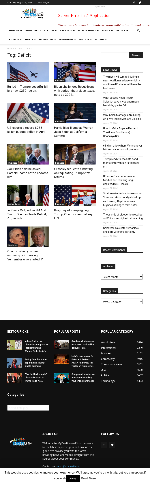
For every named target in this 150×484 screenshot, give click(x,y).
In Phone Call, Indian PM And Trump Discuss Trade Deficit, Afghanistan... (27, 214)
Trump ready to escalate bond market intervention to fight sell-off (121, 163)
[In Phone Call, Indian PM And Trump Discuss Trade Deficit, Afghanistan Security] (28, 195)
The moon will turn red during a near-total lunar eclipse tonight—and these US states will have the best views (122, 82)
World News (66, 39)
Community (32, 30)
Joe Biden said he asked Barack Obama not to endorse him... (27, 173)
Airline (11, 121)
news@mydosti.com (68, 466)
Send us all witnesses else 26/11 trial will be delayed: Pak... (83, 344)
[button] (138, 30)
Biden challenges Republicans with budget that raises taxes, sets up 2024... (74, 90)
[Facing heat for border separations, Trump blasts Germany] (14, 363)
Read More (88, 478)
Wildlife (99, 39)
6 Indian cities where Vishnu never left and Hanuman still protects (122, 147)
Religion (14, 39)
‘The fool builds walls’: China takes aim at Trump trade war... (36, 377)
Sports (29, 39)
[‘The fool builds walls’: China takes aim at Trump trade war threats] (14, 378)
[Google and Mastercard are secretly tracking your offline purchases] (61, 378)
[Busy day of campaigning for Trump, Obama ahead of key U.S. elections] (75, 195)
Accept (73, 478)
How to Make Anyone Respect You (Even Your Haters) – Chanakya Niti (120, 132)
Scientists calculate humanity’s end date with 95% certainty (121, 230)
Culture (49, 30)
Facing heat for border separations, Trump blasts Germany (36, 362)
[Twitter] (140, 2)
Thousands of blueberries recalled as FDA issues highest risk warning (123, 216)
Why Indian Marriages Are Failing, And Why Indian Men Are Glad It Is (122, 117)
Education (66, 30)
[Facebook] (134, 2)
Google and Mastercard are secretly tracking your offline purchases (83, 377)
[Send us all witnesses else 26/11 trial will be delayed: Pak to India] (61, 344)
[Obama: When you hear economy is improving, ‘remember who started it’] (28, 237)
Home (10, 48)
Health (106, 30)
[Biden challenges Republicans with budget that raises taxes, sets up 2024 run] (75, 72)
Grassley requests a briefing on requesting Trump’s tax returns (73, 173)
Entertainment (87, 30)
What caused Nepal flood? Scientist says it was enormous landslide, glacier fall (121, 101)
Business (14, 30)
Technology (46, 39)
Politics (120, 30)
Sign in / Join (44, 2)
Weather (84, 39)
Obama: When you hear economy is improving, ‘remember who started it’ (25, 255)
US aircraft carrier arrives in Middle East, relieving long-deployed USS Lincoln (119, 180)
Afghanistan (14, 204)
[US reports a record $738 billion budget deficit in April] (28, 113)
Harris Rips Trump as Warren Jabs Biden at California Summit (73, 132)
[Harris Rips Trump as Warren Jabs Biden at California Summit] (75, 113)
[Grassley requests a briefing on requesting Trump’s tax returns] (75, 154)
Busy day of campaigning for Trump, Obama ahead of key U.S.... (74, 214)
